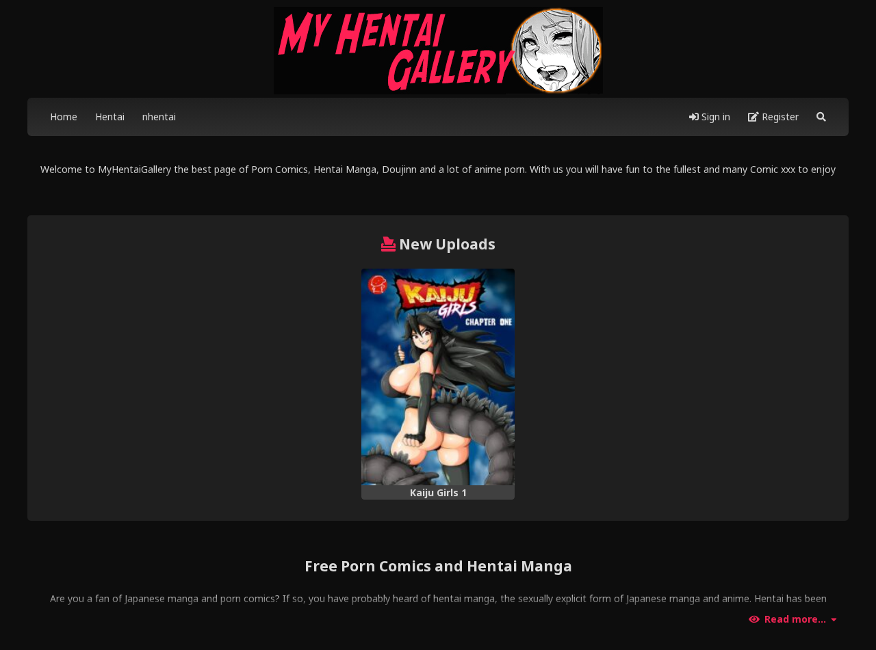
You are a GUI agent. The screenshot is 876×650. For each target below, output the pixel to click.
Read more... (795, 619)
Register (779, 116)
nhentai (159, 116)
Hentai (110, 116)
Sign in (714, 116)
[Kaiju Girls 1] (438, 377)
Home (63, 116)
